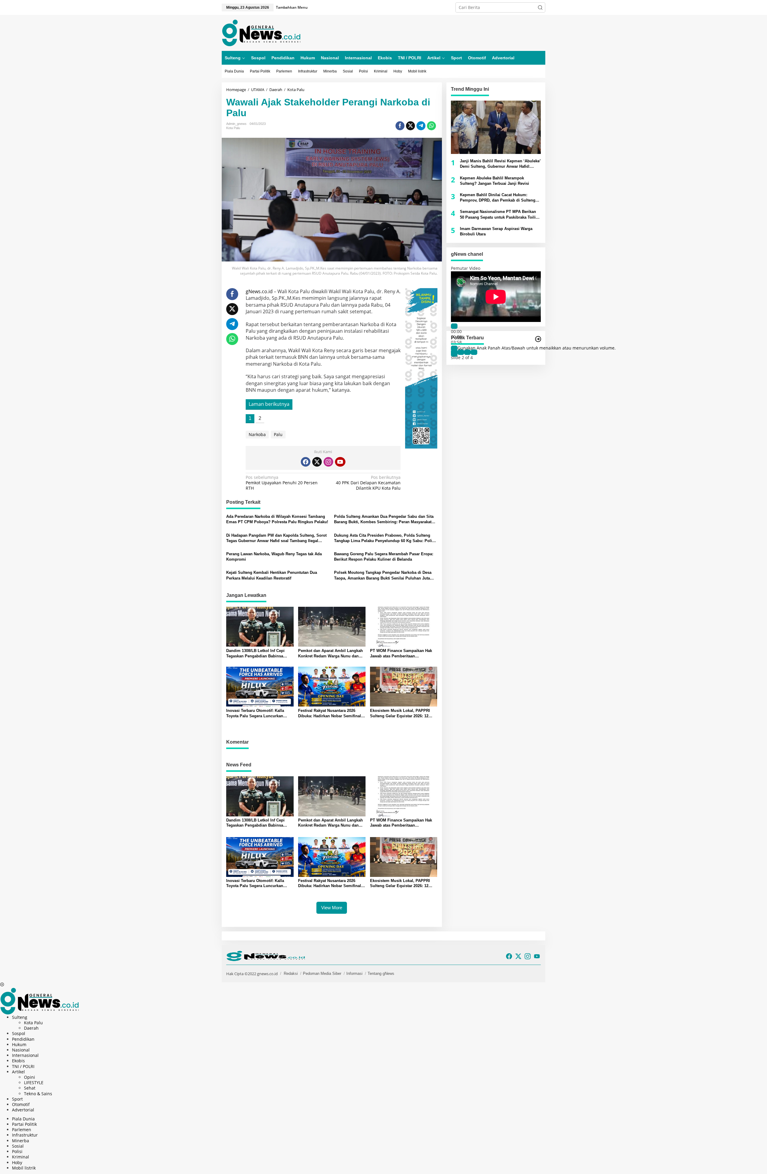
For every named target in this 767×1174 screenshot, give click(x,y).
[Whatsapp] (431, 125)
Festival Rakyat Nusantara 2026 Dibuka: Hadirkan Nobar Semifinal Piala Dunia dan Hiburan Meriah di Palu (330, 713)
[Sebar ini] (399, 125)
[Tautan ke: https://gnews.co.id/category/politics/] (538, 339)
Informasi (354, 973)
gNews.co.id (259, 291)
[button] (540, 7)
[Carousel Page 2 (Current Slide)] (461, 352)
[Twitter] (317, 462)
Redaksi (291, 973)
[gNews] (261, 32)
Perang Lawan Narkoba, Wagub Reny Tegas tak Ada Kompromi (274, 557)
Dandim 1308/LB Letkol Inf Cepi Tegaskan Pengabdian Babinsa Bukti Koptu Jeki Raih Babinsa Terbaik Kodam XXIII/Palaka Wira (256, 653)
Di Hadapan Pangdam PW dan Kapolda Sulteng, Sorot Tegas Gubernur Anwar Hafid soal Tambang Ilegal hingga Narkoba (276, 538)
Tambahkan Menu (292, 7)
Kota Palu (233, 128)
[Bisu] (454, 348)
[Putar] (454, 326)
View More (331, 907)
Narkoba (257, 434)
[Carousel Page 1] (454, 352)
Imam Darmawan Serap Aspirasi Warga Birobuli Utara (496, 231)
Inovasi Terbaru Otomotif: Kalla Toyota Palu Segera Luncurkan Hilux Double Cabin (255, 713)
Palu (278, 434)
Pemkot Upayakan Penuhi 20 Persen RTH (282, 483)
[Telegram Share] (420, 125)
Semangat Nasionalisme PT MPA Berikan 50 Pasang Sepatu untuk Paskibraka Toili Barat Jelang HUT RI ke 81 (498, 214)
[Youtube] (340, 462)
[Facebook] (305, 462)
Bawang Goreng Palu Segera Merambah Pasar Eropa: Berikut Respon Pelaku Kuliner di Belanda (383, 557)
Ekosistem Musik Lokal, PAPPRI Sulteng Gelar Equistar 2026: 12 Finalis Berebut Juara (400, 713)
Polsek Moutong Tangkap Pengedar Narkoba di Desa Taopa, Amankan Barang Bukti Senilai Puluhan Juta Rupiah (382, 575)
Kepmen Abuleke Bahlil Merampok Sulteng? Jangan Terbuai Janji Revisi (494, 181)
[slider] (537, 348)
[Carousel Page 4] (474, 352)
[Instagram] (328, 462)
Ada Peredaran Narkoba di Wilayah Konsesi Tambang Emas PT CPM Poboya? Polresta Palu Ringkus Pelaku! (277, 519)
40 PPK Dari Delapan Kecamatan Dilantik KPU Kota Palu (368, 483)
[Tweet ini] (410, 125)
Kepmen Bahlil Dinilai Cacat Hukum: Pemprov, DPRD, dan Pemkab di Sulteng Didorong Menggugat (497, 198)
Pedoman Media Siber (322, 973)
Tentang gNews (381, 973)
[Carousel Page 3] (467, 352)
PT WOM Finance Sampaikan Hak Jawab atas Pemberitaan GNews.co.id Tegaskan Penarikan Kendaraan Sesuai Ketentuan (401, 653)
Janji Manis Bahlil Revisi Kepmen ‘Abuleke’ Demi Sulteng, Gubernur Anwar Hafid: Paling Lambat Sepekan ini (500, 164)
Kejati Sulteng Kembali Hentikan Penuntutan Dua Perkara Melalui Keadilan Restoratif (271, 575)
